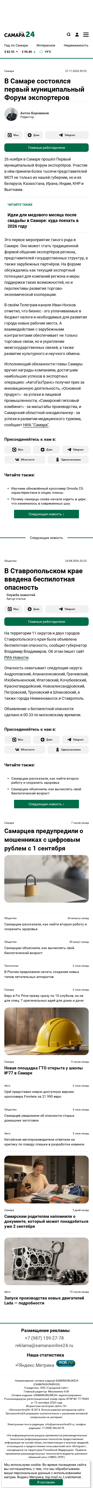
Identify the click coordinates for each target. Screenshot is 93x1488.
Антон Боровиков (34, 113)
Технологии (11, 965)
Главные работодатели (46, 148)
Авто (7, 1085)
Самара (9, 71)
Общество (10, 560)
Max (16, 135)
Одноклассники (71, 459)
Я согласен (46, 1482)
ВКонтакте (27, 459)
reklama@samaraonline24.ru (44, 1345)
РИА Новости (16, 657)
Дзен (36, 135)
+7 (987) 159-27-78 (44, 1338)
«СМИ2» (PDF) (56, 1457)
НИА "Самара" (36, 425)
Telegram (69, 135)
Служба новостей (20, 595)
